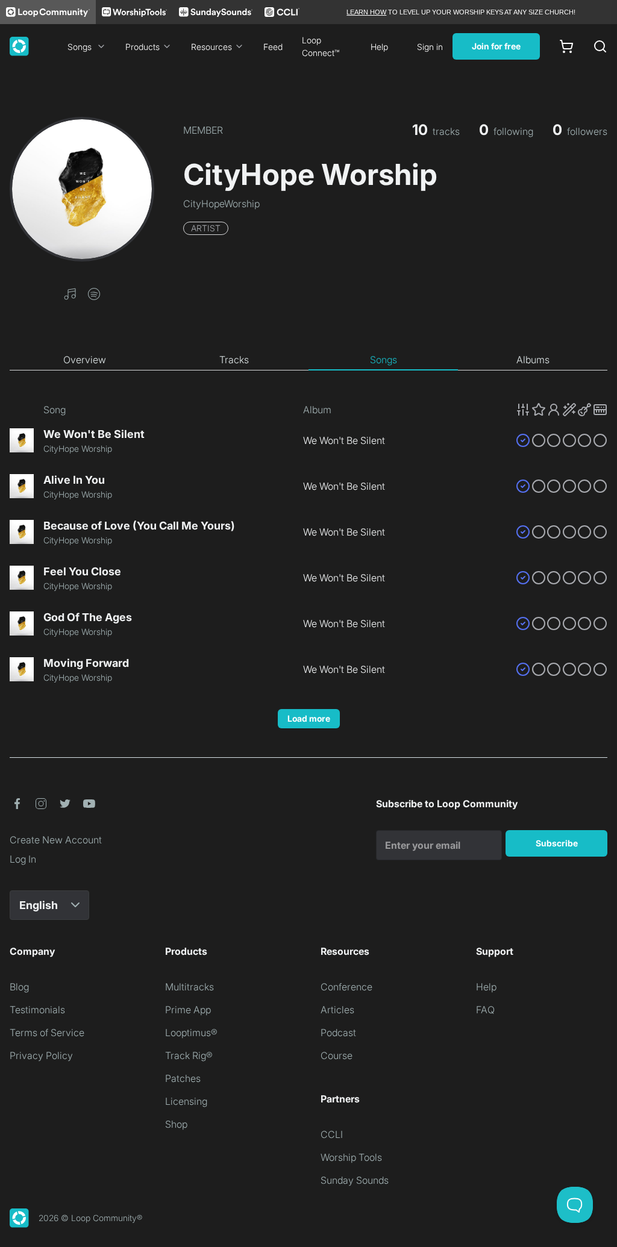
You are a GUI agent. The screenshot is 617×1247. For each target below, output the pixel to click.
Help (379, 47)
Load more (308, 718)
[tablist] (308, 360)
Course (336, 1055)
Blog (19, 987)
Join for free (496, 46)
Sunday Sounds (355, 1180)
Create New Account (56, 840)
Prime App (188, 1010)
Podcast (338, 1033)
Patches (183, 1078)
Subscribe (557, 843)
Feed (273, 47)
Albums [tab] (533, 360)
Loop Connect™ (320, 46)
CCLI (332, 1134)
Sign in (430, 47)
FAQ (485, 1010)
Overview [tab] (84, 360)
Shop (176, 1124)
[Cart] (566, 46)
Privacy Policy (41, 1055)
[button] (70, 293)
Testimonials (37, 1010)
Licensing (186, 1101)
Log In (23, 859)
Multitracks (189, 987)
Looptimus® (191, 1033)
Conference (346, 987)
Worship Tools (351, 1157)
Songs (79, 47)
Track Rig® (189, 1055)
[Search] (600, 46)
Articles (337, 1010)
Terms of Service (47, 1033)
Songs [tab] (383, 360)
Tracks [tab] (234, 360)
